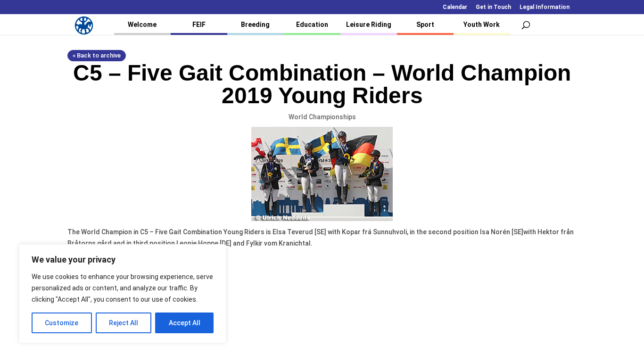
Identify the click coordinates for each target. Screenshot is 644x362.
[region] (122, 293)
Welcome (142, 24)
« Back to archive (97, 55)
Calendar (455, 7)
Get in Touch (493, 7)
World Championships (322, 117)
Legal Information (545, 7)
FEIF (199, 24)
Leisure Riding (368, 24)
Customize (61, 323)
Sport (425, 24)
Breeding (255, 24)
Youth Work (481, 24)
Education (312, 24)
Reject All (123, 323)
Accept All (184, 323)
